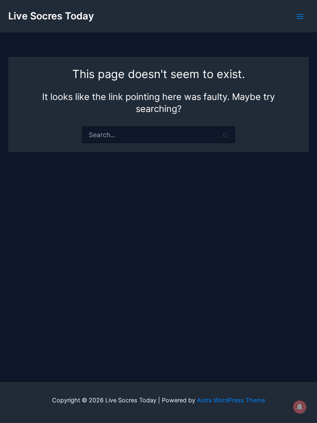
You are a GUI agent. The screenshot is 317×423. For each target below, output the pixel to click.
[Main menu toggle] (300, 16)
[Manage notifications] (299, 406)
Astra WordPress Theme (231, 400)
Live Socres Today (51, 16)
